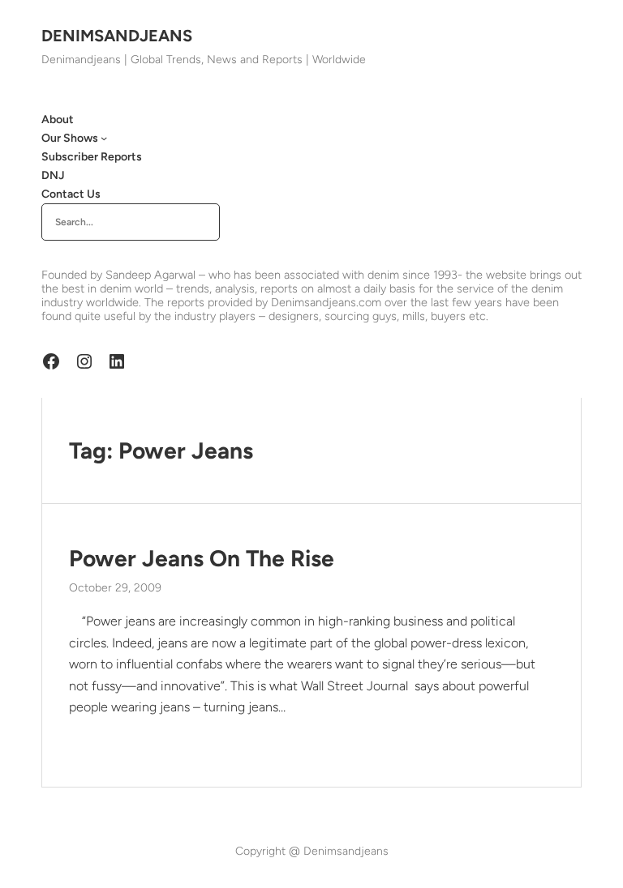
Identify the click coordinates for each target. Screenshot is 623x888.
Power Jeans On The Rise (201, 558)
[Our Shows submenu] (104, 137)
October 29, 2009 (115, 588)
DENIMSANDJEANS (116, 35)
